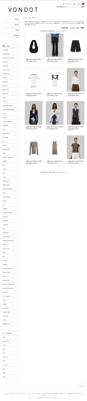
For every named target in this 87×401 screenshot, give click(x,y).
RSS (81, 393)
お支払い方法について (48, 393)
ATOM (43, 395)
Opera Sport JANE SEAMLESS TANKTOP (63, 161)
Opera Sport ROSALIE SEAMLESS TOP (62, 93)
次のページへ (65, 31)
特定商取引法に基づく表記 (73, 393)
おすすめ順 (72, 27)
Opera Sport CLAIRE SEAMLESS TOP (41, 127)
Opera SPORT (32, 17)
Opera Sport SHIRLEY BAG (38, 59)
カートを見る (79, 4)
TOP (26, 17)
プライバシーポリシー (37, 393)
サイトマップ (27, 393)
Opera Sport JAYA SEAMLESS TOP (40, 93)
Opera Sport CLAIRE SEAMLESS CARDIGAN (43, 161)
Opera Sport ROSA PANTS (58, 59)
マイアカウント (68, 4)
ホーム (6, 393)
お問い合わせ (20, 393)
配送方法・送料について (59, 393)
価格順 (77, 27)
